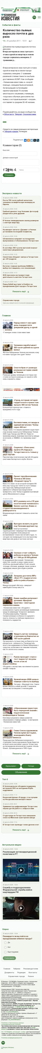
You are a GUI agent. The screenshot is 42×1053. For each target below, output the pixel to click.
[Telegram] (31, 140)
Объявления (21, 772)
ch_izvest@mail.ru (12, 1011)
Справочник (16, 976)
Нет (9, 947)
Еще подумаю (13, 952)
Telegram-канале (11, 131)
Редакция (21, 972)
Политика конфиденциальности (11, 1038)
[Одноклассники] (28, 140)
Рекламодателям (30, 969)
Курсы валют (11, 766)
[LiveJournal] (38, 140)
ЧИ (4, 41)
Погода (31, 766)
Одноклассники (29, 114)
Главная (6, 969)
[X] (34, 140)
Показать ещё (19, 291)
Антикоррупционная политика (11, 1024)
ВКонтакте (9, 114)
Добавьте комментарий (10, 157)
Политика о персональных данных (12, 1023)
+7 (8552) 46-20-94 (21, 1007)
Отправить (9, 175)
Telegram (18, 114)
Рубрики (16, 969)
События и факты (11, 25)
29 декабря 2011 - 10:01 (17, 41)
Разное (31, 976)
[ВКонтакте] (25, 140)
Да (9, 942)
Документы (9, 972)
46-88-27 (31, 1007)
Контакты (33, 972)
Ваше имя (6, 150)
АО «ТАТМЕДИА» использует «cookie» (13, 1032)
